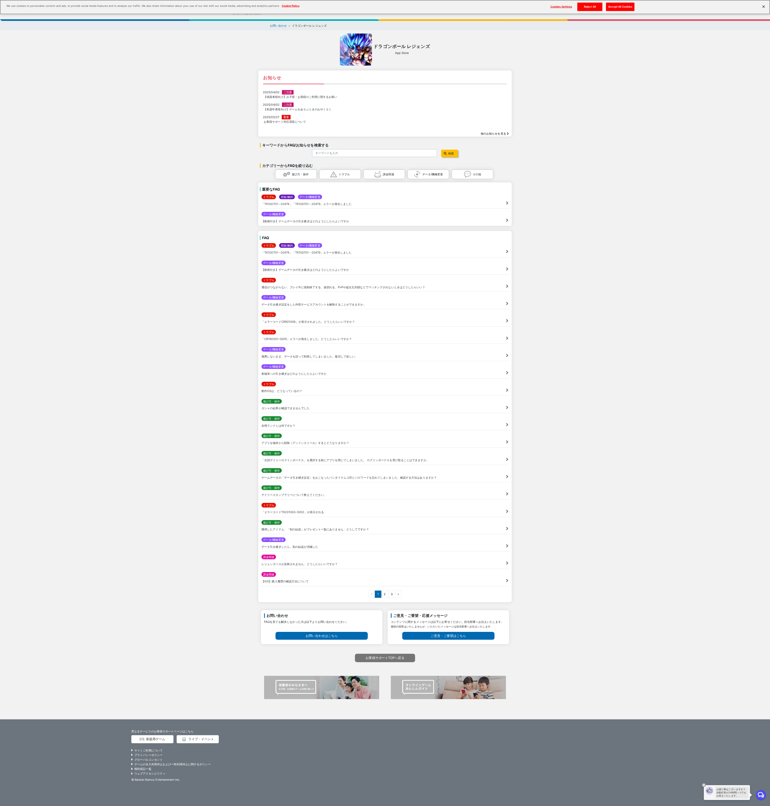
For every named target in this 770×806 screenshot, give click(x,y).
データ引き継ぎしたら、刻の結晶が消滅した (289, 546)
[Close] (763, 6)
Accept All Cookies (620, 6)
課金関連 (388, 174)
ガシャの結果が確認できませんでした (285, 408)
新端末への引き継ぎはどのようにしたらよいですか (293, 373)
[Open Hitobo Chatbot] (761, 795)
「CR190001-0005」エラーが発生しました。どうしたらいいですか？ (306, 339)
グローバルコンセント (148, 759)
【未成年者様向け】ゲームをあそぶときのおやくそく (297, 109)
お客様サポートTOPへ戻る (385, 658)
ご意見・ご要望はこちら (448, 636)
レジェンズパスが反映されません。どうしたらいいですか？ (299, 564)
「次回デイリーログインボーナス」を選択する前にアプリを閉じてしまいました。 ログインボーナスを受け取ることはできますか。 (345, 460)
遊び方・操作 (300, 174)
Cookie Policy (291, 5)
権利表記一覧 (142, 768)
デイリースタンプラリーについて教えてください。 (293, 494)
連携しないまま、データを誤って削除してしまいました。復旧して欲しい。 (309, 356)
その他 (477, 174)
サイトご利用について (148, 750)
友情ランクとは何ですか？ (278, 425)
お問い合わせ (278, 25)
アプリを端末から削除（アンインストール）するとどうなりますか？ (305, 443)
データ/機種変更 (432, 174)
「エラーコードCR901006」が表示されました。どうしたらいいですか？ (308, 321)
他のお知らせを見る (494, 133)
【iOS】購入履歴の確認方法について (285, 581)
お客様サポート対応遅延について (285, 121)
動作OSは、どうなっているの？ (281, 391)
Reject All (590, 6)
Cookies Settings (561, 6)
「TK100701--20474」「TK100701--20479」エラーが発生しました (306, 204)
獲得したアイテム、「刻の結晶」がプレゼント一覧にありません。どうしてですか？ (315, 529)
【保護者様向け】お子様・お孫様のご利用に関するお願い (300, 96)
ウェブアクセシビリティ (149, 773)
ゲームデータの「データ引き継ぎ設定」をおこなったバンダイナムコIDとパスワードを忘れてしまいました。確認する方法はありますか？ (349, 477)
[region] (385, 7)
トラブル (344, 174)
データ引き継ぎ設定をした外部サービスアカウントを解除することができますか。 (313, 304)
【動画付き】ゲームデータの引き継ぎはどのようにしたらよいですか (305, 221)
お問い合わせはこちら (322, 636)
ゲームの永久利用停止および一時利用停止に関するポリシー (172, 764)
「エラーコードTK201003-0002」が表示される (292, 512)
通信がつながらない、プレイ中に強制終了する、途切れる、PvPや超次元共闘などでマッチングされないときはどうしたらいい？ (343, 287)
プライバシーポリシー (148, 755)
